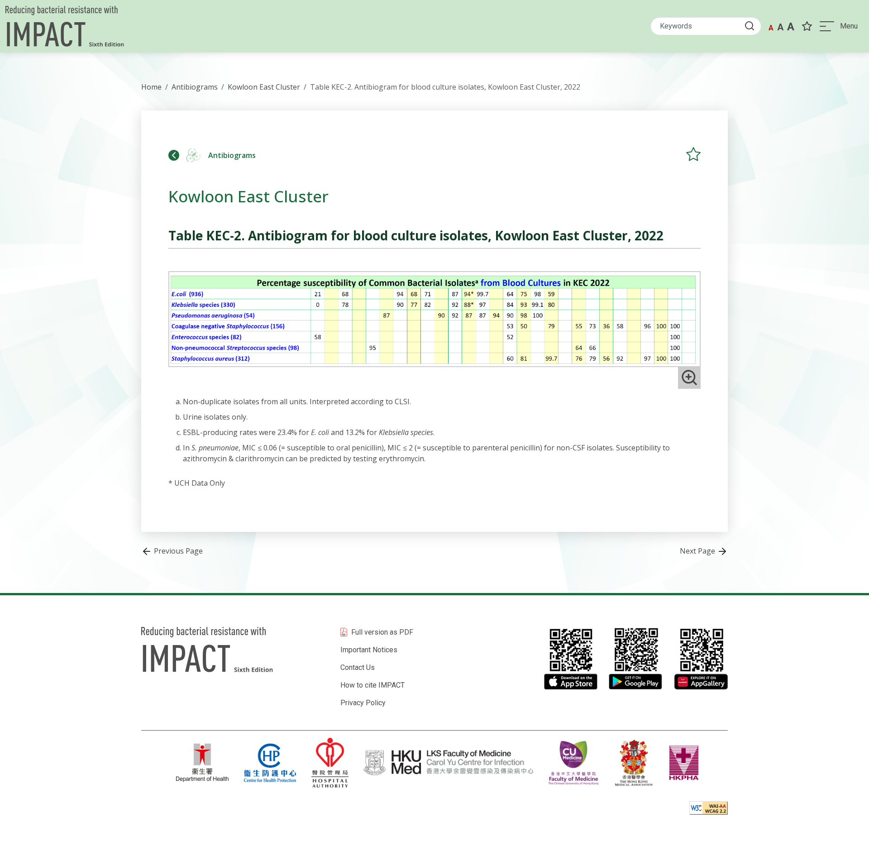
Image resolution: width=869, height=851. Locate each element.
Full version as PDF (382, 632)
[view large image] (689, 377)
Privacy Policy (363, 702)
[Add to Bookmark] (693, 154)
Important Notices (368, 649)
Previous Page (177, 551)
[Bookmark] (807, 26)
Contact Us (357, 667)
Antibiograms (195, 87)
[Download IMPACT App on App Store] (570, 658)
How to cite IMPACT (372, 685)
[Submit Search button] (752, 25)
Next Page (698, 551)
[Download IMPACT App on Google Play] (635, 658)
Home (151, 87)
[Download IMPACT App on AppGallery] (700, 658)
